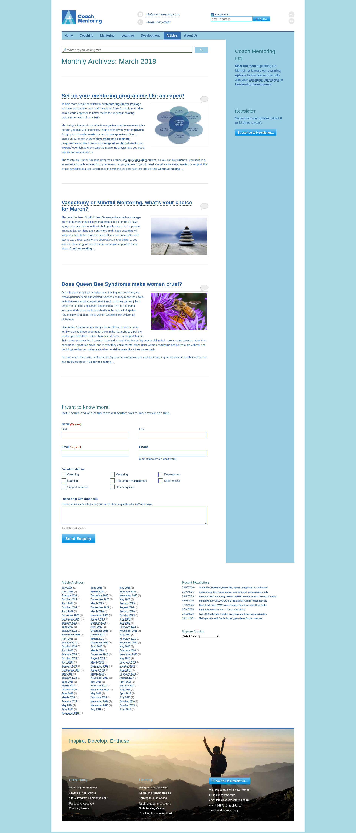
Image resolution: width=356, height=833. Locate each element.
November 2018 (99, 666)
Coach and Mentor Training (155, 792)
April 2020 (67, 650)
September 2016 (100, 689)
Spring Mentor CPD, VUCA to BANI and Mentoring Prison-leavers (233, 600)
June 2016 (67, 693)
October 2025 (69, 599)
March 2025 (97, 603)
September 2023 (71, 619)
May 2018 (67, 674)
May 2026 (125, 587)
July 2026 (67, 587)
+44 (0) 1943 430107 (229, 805)
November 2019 (128, 654)
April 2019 (67, 662)
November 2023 (99, 615)
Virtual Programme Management (88, 797)
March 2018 (97, 674)
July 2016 (125, 689)
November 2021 (128, 630)
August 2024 (127, 607)
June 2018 (125, 670)
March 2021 (97, 638)
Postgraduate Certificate (153, 787)
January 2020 (69, 654)
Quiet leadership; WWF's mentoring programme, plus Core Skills (233, 605)
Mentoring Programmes (83, 787)
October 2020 (69, 646)
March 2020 (97, 650)
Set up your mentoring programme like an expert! (123, 95)
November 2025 (128, 595)
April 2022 (96, 626)
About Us (190, 35)
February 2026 (128, 591)
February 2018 (128, 674)
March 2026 (97, 591)
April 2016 (125, 693)
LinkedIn (291, 21)
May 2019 (125, 658)
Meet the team (245, 66)
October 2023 (127, 615)
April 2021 (67, 638)
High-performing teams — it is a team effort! (222, 609)
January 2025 (127, 603)
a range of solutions (115, 143)
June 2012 (125, 709)
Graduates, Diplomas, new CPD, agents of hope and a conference (233, 587)
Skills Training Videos (151, 808)
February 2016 (99, 697)
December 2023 (70, 615)
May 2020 (125, 646)
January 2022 (69, 630)
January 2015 (69, 701)
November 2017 (99, 677)
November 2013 (99, 705)
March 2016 (68, 697)
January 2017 (127, 685)
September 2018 (71, 670)
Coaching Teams (79, 808)
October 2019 (69, 658)
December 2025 (99, 595)
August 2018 (98, 670)
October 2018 (127, 666)
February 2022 (128, 626)
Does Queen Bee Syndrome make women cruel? (122, 284)
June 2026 (96, 587)
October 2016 (69, 689)
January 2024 (127, 611)
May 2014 (67, 705)
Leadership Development (253, 84)
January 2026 (69, 595)
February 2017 (99, 685)
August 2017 (127, 677)
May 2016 (96, 693)
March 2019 (97, 662)
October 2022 (98, 623)
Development (150, 35)
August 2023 (98, 619)
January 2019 (69, 666)
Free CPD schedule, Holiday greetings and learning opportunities (233, 614)
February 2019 (128, 662)
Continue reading (171, 168)
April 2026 (67, 591)
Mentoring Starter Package (123, 104)
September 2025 (100, 599)
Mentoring (107, 35)
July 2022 (125, 623)
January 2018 (69, 677)
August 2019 (98, 658)
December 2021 (99, 630)
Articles (172, 35)
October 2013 (127, 705)
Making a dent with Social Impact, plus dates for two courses (230, 618)
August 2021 (98, 634)
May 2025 (125, 599)
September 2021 (71, 634)
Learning (127, 35)
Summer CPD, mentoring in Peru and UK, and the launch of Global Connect (238, 596)
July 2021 (125, 634)
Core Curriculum (136, 159)
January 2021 (69, 642)
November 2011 (70, 713)
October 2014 (127, 701)
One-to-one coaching (81, 803)
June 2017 (67, 681)
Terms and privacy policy (223, 810)
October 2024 (69, 607)
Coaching (86, 35)
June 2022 (67, 626)
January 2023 (69, 623)
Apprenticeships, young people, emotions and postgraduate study (233, 592)
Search (291, 14)
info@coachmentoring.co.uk (163, 14)
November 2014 (99, 701)
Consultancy (78, 780)
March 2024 (97, 611)
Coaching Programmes (82, 792)
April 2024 (67, 611)
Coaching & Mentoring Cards (156, 813)
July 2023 (125, 619)
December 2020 (99, 642)
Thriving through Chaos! (153, 797)
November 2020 (128, 642)
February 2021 (128, 638)
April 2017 (125, 681)
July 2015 (125, 697)
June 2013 (67, 709)
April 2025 (67, 603)
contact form (228, 794)
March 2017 (68, 685)
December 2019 (99, 654)
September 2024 (100, 607)
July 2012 (96, 709)
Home (69, 35)
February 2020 (128, 650)
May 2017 (96, 681)
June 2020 (96, 646)
